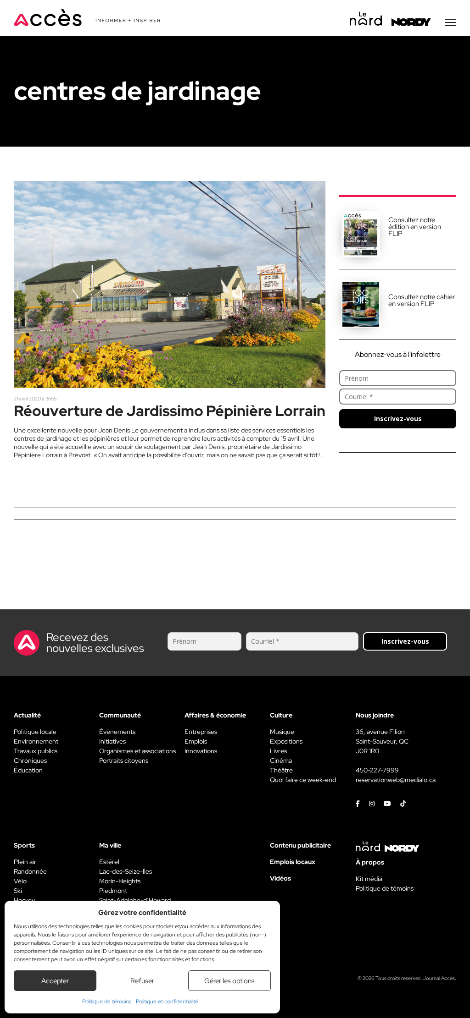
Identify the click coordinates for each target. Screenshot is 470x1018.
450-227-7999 (377, 770)
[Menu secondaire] (450, 22)
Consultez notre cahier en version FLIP (421, 300)
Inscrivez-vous (398, 418)
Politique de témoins (106, 1001)
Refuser (142, 980)
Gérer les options (229, 980)
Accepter (55, 980)
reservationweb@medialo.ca (396, 780)
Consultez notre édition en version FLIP (414, 226)
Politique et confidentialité (167, 1001)
